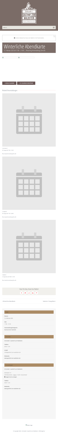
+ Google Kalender (9, 83)
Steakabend (4, 275)
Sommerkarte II (5, 148)
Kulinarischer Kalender (10, 329)
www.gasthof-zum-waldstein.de (12, 358)
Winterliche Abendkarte (9, 301)
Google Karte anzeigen (11, 377)
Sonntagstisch (4, 211)
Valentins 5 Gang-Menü (49, 301)
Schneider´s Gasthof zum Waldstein (13, 340)
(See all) (42, 50)
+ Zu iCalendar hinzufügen (26, 83)
